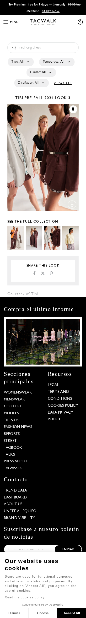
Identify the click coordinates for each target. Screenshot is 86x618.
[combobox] (20, 62)
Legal (53, 385)
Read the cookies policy (25, 597)
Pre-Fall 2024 (39, 98)
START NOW (51, 11)
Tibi (20, 98)
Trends (11, 420)
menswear (14, 399)
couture (13, 406)
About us (13, 504)
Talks (9, 455)
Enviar (68, 549)
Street (10, 441)
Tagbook (13, 448)
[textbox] (20, 62)
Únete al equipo (20, 511)
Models (11, 413)
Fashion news (18, 427)
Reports (12, 434)
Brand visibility (19, 518)
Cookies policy (63, 406)
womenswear (18, 392)
